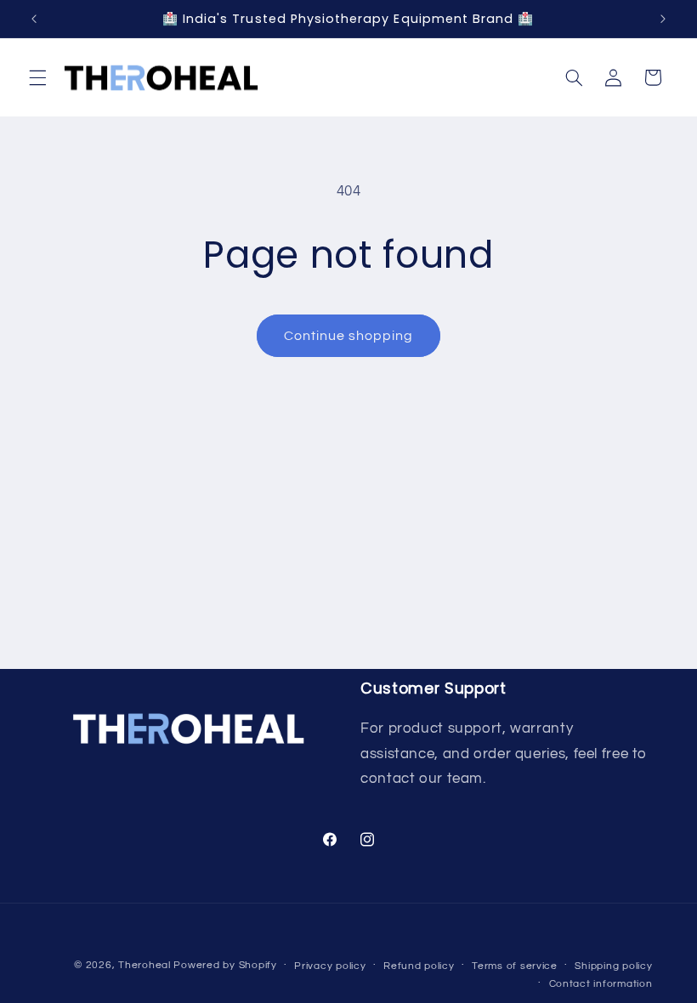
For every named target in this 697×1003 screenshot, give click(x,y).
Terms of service (515, 966)
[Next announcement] (663, 18)
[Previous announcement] (34, 18)
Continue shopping (349, 336)
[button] (37, 77)
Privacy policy (330, 966)
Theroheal (144, 965)
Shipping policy (613, 966)
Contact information (601, 984)
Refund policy (419, 966)
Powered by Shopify (224, 965)
